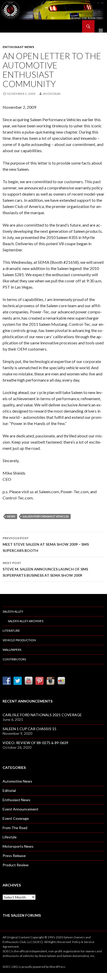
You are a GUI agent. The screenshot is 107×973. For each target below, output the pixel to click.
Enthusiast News (18, 47)
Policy (76, 942)
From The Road (15, 827)
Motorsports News (18, 846)
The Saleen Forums (22, 915)
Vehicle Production (19, 640)
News (11, 516)
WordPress (57, 967)
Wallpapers (12, 650)
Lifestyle (10, 837)
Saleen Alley (13, 611)
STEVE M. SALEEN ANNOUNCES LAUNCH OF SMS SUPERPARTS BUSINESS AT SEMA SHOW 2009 (45, 569)
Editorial (9, 790)
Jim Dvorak (52, 94)
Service (89, 942)
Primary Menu (101, 26)
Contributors (14, 659)
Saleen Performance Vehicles (46, 516)
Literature (11, 630)
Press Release (14, 855)
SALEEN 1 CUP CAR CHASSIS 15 (29, 729)
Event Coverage (16, 818)
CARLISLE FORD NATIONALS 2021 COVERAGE (42, 715)
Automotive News (17, 781)
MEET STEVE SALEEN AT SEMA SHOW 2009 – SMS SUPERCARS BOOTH (46, 544)
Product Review (16, 865)
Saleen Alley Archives (25, 621)
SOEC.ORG (10, 967)
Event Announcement (20, 809)
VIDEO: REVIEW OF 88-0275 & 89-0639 (35, 742)
